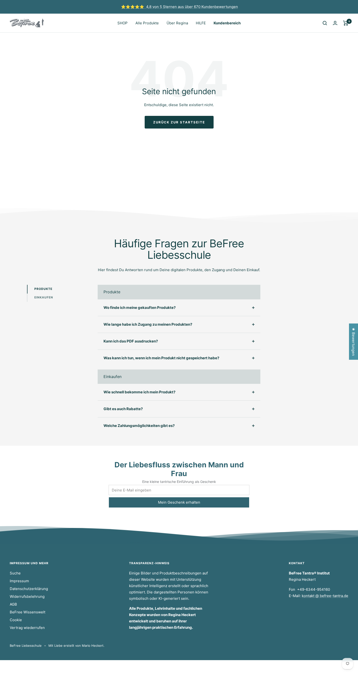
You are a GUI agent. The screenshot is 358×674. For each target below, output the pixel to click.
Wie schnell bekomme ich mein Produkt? (139, 392)
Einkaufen (43, 297)
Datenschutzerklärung (29, 588)
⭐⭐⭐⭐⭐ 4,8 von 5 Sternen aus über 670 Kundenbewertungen (179, 6)
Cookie (16, 620)
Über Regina (177, 23)
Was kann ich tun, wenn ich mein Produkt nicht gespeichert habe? (161, 358)
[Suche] (325, 23)
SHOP (122, 23)
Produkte (43, 289)
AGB (13, 604)
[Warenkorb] (345, 23)
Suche (15, 573)
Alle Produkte (147, 23)
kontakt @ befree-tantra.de (325, 595)
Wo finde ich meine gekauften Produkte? (140, 307)
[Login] (335, 23)
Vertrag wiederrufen (27, 627)
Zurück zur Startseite (179, 122)
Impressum (19, 581)
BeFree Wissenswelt (27, 612)
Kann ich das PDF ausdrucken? (131, 341)
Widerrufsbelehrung (27, 596)
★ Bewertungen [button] (353, 341)
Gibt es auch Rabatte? (123, 408)
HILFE (201, 23)
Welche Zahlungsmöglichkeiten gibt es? (139, 425)
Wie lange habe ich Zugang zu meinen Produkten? (148, 324)
